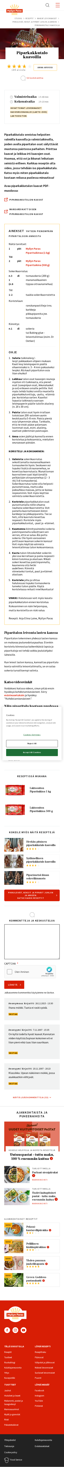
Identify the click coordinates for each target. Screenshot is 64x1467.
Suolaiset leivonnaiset (45, 1372)
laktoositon (19, 116)
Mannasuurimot (11, 1409)
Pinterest (39, 1405)
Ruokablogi (9, 1362)
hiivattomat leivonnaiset (26, 108)
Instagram (15, 1330)
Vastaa (13, 1014)
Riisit (6, 1419)
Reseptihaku (40, 1352)
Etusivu (18, 18)
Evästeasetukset (42, 1446)
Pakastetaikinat (11, 1424)
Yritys (6, 1372)
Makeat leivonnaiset (47, 18)
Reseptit (29, 18)
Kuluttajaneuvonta (13, 1367)
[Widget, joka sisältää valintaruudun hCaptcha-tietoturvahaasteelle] (30, 971)
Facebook (7, 1330)
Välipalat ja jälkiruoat (45, 1362)
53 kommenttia (35, 78)
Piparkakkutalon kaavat (26, 199)
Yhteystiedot (10, 1440)
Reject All (32, 743)
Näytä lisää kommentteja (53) (31, 1097)
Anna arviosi (45, 67)
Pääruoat (39, 1357)
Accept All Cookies (32, 752)
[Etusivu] (14, 10)
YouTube (23, 1330)
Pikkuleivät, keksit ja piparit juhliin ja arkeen (34, 22)
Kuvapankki (9, 1377)
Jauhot (7, 1390)
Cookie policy (10, 1452)
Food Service (16, 1459)
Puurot (38, 1377)
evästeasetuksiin (14, 695)
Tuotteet (8, 1357)
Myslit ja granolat (12, 1414)
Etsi (47, 5)
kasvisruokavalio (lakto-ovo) (29, 112)
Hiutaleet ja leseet (12, 1395)
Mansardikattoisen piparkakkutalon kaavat (26, 212)
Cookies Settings (31, 735)
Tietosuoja (9, 1446)
